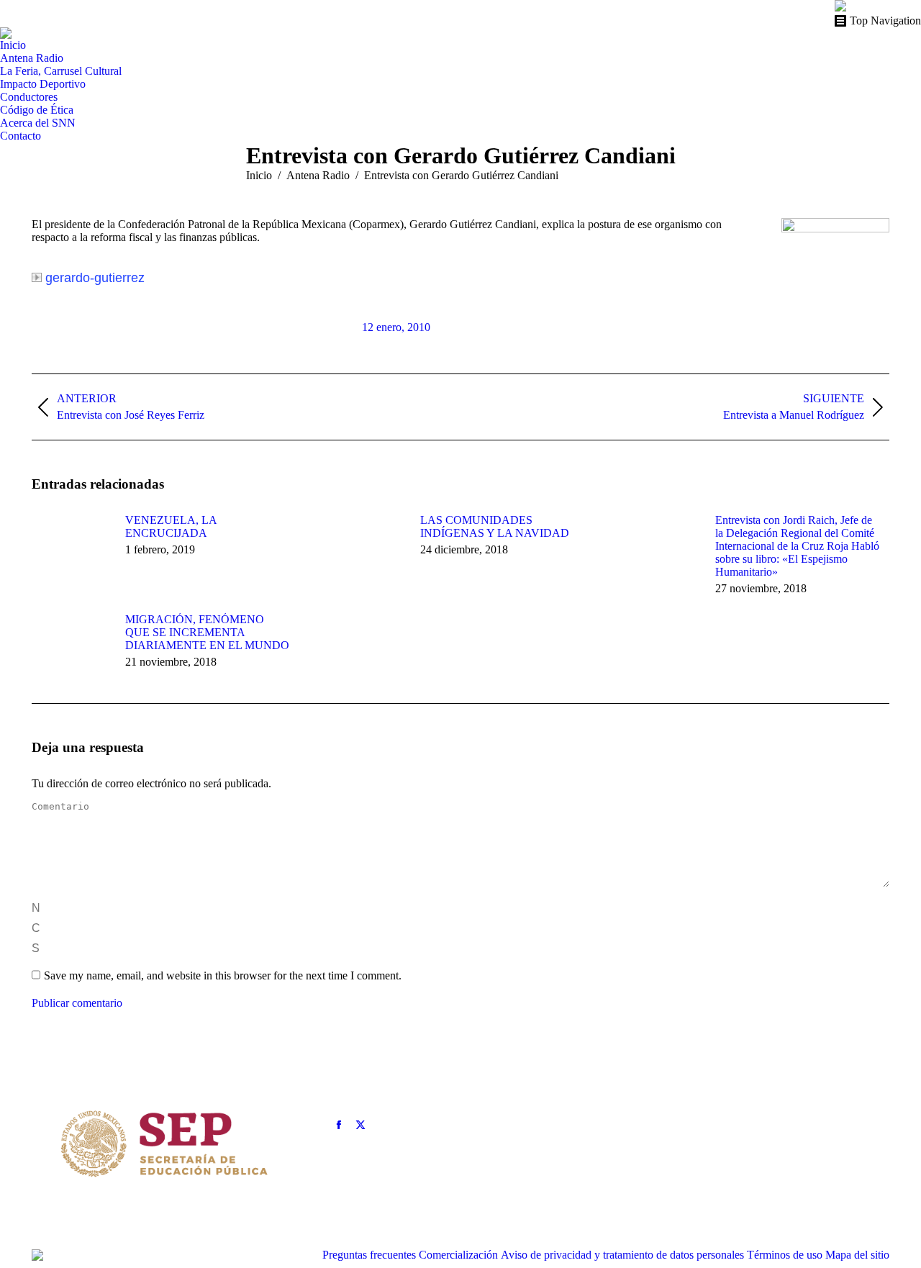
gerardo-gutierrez (95, 278)
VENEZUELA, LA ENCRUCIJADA (171, 526)
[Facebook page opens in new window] (339, 1124)
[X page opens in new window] (360, 1124)
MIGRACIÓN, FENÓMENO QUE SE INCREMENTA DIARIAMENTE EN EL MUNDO (207, 632)
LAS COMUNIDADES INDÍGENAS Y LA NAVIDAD (494, 526)
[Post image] (71, 546)
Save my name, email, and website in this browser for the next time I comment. (222, 975)
